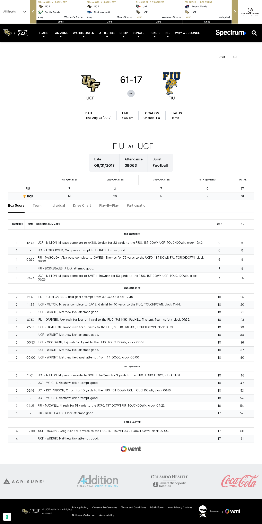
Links (61, 21)
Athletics (107, 33)
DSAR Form (157, 507)
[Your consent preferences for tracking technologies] (7, 517)
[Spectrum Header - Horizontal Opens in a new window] (231, 33)
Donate (138, 33)
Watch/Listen (83, 33)
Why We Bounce (187, 33)
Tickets (154, 33)
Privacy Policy (80, 507)
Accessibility (106, 515)
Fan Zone (60, 33)
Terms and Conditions (133, 507)
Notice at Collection (83, 515)
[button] (33, 12)
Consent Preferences (104, 507)
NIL (167, 33)
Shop (124, 33)
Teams (44, 33)
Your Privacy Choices (180, 507)
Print (222, 57)
